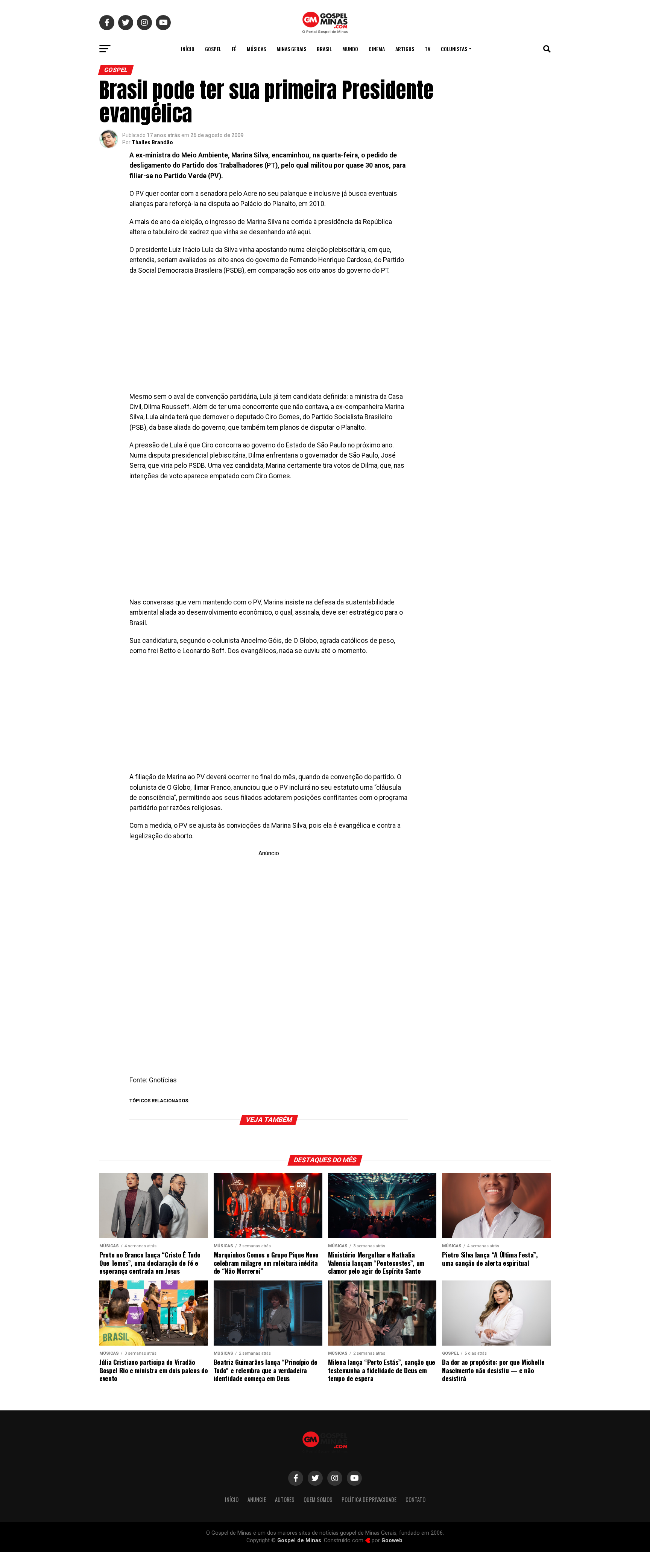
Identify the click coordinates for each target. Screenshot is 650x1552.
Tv (427, 49)
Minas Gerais (291, 49)
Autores (285, 1499)
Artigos (404, 49)
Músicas (256, 49)
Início (187, 49)
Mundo (350, 49)
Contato (415, 1499)
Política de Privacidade (369, 1499)
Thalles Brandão (152, 142)
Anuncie (257, 1499)
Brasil (324, 49)
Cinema (377, 49)
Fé (234, 49)
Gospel (213, 49)
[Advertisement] (268, 336)
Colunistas (454, 49)
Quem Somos (318, 1499)
